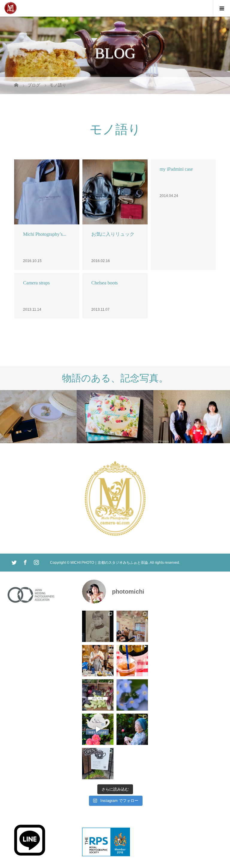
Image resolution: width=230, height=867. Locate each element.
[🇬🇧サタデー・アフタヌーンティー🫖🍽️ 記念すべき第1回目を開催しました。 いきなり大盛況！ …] (132, 626)
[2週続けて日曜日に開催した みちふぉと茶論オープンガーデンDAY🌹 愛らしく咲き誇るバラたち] (98, 729)
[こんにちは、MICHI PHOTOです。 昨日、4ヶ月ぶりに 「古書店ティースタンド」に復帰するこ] (98, 660)
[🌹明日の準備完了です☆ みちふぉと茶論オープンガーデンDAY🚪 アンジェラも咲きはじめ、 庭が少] (98, 763)
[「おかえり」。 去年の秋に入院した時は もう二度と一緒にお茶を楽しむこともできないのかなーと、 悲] (132, 729)
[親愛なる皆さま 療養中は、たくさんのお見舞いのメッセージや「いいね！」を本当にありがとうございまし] (98, 695)
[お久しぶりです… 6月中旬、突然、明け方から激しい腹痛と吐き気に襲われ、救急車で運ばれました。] (132, 695)
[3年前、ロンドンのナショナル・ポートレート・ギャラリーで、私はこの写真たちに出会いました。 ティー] (98, 626)
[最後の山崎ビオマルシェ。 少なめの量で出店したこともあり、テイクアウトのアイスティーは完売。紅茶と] (132, 660)
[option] (38, 416)
